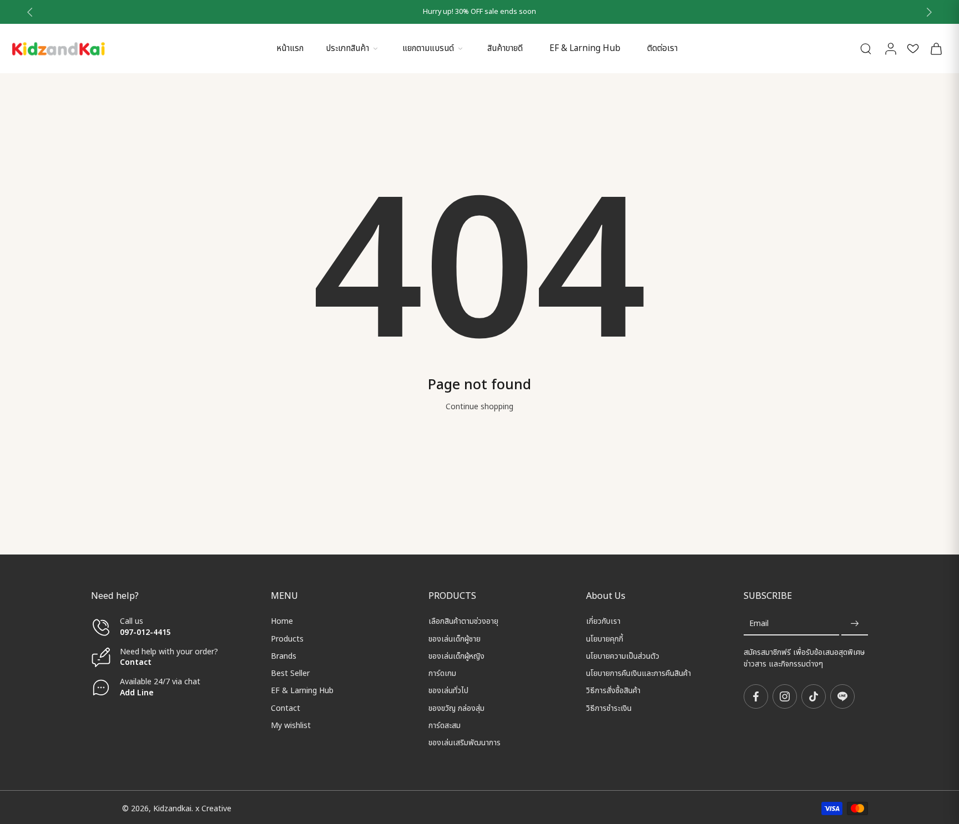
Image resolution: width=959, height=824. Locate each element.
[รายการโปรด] (912, 48)
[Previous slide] (30, 12)
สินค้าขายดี (505, 48)
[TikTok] (813, 696)
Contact (136, 662)
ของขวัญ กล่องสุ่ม (456, 708)
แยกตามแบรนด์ (428, 48)
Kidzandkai (172, 808)
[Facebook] (756, 696)
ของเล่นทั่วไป (448, 690)
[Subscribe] (854, 623)
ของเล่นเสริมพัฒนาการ (464, 742)
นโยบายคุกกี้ (604, 638)
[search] (866, 48)
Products (287, 638)
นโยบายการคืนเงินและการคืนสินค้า (638, 673)
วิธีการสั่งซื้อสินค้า (613, 690)
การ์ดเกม (442, 673)
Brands (283, 656)
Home (282, 621)
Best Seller (290, 673)
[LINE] (842, 696)
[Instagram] (785, 696)
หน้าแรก (290, 48)
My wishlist (291, 725)
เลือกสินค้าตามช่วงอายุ (463, 621)
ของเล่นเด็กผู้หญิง (456, 656)
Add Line (137, 692)
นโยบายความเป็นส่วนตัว (622, 656)
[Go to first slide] (929, 12)
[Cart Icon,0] (935, 48)
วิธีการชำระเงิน (609, 708)
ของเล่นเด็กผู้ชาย (454, 638)
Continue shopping (479, 407)
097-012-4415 (146, 632)
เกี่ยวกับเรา (603, 621)
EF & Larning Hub (584, 48)
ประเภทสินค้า (347, 48)
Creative (216, 808)
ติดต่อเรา (662, 48)
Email (759, 623)
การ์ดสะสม (444, 725)
